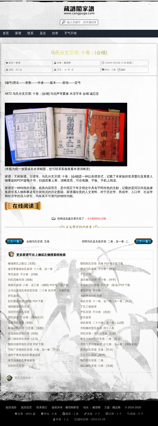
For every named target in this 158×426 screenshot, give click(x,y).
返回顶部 (11, 407)
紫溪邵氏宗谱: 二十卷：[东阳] (25, 328)
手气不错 (70, 33)
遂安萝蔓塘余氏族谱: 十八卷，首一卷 (30, 268)
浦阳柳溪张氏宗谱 (18, 306)
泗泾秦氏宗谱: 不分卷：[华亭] (98, 279)
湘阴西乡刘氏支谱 (91, 295)
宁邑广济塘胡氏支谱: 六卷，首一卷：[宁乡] (34, 349)
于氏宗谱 (85, 274)
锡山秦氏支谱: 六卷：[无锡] (96, 365)
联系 (30, 33)
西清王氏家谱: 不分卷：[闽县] (98, 268)
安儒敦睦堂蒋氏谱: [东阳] (23, 333)
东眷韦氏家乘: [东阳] (20, 322)
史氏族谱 (85, 317)
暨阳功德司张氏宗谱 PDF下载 (26, 344)
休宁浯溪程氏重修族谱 (21, 360)
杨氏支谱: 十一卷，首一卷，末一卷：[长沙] (106, 301)
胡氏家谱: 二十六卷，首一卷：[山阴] (102, 322)
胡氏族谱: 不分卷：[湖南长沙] (25, 317)
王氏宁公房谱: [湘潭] (92, 354)
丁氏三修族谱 (88, 306)
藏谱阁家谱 (72, 407)
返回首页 (26, 407)
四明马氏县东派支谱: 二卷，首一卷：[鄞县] (108, 241)
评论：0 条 (109, 69)
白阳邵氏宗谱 (16, 365)
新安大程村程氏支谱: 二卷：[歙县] (100, 338)
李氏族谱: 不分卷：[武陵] (23, 274)
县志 (43, 33)
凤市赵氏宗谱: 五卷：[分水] (96, 349)
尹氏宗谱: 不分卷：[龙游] (95, 311)
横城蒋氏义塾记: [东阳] (21, 263)
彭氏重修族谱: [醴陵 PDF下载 (25, 301)
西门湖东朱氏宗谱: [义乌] (23, 338)
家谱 (18, 33)
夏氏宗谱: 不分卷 (90, 290)
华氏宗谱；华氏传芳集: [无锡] (98, 333)
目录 (55, 33)
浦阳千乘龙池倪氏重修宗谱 (24, 354)
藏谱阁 (67, 62)
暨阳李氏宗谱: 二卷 (91, 360)
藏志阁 (116, 407)
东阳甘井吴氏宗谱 (18, 311)
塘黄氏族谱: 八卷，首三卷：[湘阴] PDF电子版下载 (38, 285)
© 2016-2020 (133, 407)
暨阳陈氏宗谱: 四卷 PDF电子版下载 (101, 263)
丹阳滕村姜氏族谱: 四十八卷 (97, 328)
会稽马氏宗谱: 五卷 (38, 241)
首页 (6, 33)
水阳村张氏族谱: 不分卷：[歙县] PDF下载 (105, 285)
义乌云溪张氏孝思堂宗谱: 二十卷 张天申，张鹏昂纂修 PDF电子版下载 (41, 290)
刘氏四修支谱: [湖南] (20, 279)
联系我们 (41, 407)
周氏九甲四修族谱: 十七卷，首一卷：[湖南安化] (108, 344)
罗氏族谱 (13, 295)
